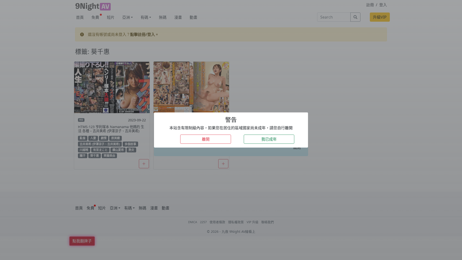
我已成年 (269, 139)
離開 (206, 139)
